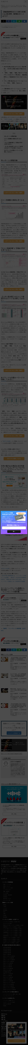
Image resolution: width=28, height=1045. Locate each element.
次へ (14, 531)
